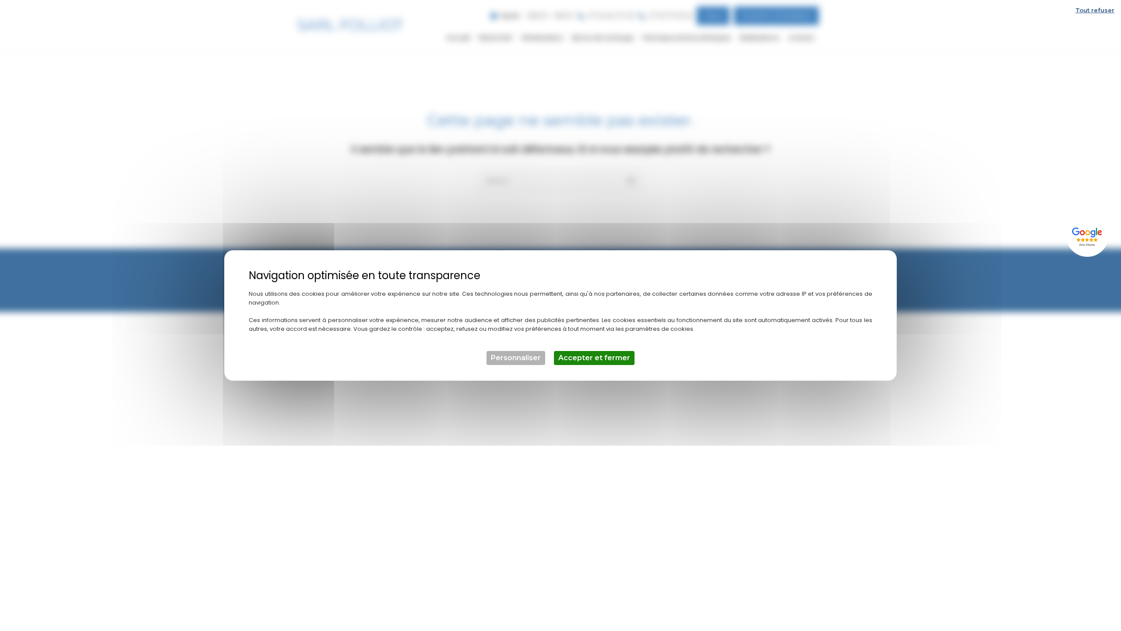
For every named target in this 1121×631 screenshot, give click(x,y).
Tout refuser (1094, 10)
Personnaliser (516, 358)
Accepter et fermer (594, 358)
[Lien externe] (1088, 235)
